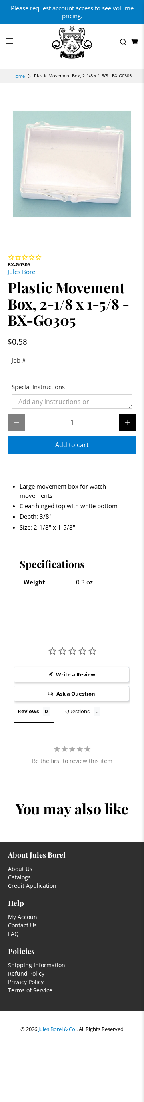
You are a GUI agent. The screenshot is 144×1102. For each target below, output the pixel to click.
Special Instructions (38, 387)
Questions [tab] (77, 711)
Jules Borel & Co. (57, 1029)
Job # (19, 360)
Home (18, 76)
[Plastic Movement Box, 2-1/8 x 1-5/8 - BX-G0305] (72, 164)
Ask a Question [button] (75, 693)
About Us (20, 869)
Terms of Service (30, 990)
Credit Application (32, 885)
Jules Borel (22, 272)
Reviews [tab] (28, 711)
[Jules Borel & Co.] (72, 42)
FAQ (13, 934)
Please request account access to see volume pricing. (72, 12)
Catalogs (19, 877)
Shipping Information (36, 965)
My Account (23, 917)
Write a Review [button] (75, 674)
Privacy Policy (26, 982)
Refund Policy (26, 973)
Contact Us (22, 925)
